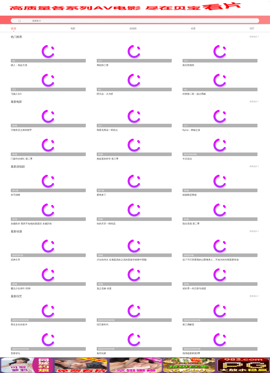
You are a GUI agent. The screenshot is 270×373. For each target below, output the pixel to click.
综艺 (252, 28)
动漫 (193, 28)
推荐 (13, 28)
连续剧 (133, 28)
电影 (73, 28)
